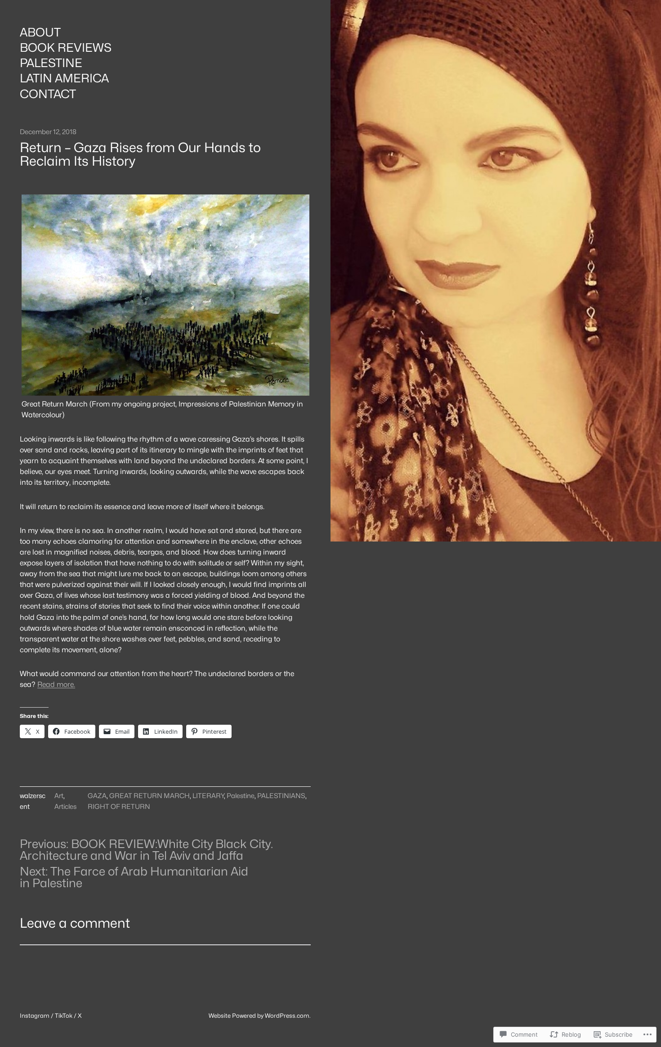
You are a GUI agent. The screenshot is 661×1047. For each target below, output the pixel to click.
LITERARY (208, 795)
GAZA (97, 795)
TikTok (63, 1015)
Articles (65, 806)
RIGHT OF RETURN (119, 806)
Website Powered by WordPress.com (259, 1015)
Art (58, 795)
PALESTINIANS (281, 795)
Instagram (34, 1015)
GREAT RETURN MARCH (149, 795)
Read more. (56, 684)
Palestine (241, 795)
